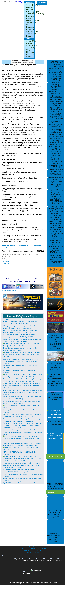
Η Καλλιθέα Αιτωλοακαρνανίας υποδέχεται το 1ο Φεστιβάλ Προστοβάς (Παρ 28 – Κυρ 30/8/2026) (56, 100)
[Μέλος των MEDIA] (36, 574)
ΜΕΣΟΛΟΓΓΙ (7, 261)
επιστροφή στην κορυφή (9, 290)
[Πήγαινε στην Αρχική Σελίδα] (25, 561)
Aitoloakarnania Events (48, 583)
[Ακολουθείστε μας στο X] (39, 561)
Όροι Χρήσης (25, 582)
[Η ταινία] (6, 319)
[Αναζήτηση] (26, 574)
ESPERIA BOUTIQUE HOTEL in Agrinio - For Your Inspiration (55, 486)
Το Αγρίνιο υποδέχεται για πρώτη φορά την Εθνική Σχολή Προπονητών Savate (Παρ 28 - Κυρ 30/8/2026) (56, 75)
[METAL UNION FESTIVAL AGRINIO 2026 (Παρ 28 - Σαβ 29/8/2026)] (23, 448)
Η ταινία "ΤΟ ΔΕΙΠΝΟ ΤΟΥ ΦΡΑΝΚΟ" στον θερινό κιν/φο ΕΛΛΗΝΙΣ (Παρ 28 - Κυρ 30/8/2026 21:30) (56, 64)
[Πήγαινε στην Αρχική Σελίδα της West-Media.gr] (7, 561)
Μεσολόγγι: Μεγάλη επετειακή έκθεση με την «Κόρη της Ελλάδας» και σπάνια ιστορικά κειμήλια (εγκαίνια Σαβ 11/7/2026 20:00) (56, 211)
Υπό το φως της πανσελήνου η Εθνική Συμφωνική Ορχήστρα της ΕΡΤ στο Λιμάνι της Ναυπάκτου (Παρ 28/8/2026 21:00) (56, 133)
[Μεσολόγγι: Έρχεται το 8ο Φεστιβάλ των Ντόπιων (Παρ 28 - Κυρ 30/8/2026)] (23, 406)
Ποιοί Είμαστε (35, 582)
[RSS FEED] (60, 561)
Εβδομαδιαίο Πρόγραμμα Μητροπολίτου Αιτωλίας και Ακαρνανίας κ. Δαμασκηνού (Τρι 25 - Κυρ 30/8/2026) (56, 88)
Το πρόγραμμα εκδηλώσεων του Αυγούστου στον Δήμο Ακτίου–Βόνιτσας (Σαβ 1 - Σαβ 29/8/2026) (56, 162)
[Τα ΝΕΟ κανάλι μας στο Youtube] (53, 561)
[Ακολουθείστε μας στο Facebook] (32, 561)
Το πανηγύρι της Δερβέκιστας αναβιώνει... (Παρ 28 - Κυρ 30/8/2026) (56, 123)
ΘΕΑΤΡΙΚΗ (6, 263)
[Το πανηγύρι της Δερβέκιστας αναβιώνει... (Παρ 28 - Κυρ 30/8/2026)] (23, 366)
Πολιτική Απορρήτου (14, 582)
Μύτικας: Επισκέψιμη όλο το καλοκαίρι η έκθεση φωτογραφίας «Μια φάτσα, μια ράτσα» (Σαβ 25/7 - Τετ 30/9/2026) (56, 182)
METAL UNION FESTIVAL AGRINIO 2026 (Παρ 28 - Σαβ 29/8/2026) (56, 222)
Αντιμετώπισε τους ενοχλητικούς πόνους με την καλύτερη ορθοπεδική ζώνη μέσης (55, 537)
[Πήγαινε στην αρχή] (17, 561)
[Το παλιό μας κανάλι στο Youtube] (46, 561)
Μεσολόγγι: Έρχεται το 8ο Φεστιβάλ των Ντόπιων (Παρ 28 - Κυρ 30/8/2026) (56, 172)
